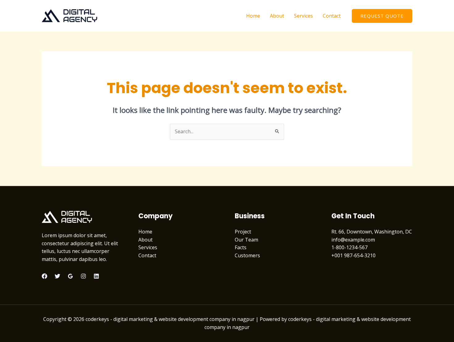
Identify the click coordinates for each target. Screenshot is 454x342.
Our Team (246, 239)
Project (243, 231)
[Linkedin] (96, 276)
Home (253, 15)
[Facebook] (44, 276)
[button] (382, 16)
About (277, 15)
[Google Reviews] (70, 276)
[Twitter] (57, 276)
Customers (247, 255)
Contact (332, 15)
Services (303, 15)
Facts (240, 247)
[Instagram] (83, 276)
